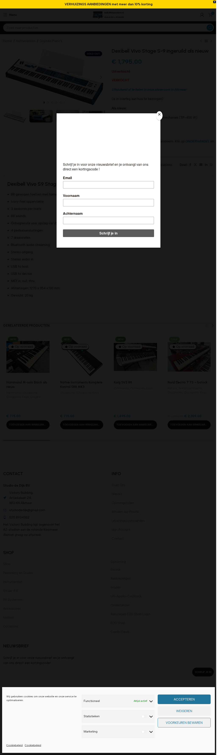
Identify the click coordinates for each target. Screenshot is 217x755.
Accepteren (184, 699)
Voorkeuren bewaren (184, 723)
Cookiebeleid (14, 745)
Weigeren (184, 711)
